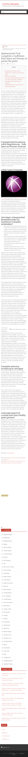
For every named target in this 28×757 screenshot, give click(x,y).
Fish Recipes (6, 573)
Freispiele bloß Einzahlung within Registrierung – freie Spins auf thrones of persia (14, 72)
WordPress (22, 753)
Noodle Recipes (7, 599)
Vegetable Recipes (8, 660)
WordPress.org (5, 739)
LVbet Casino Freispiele (10, 76)
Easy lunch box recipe (9, 566)
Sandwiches (6, 628)
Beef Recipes (7, 537)
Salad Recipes (7, 625)
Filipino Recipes (7, 570)
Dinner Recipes (7, 560)
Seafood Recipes (7, 631)
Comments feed (5, 736)
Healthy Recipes (7, 576)
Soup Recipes (7, 647)
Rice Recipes (7, 622)
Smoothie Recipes (8, 641)
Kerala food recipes (8, 583)
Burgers (5, 544)
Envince (13, 754)
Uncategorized (10, 453)
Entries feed (4, 732)
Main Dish (6, 586)
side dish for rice (7, 634)
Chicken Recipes (7, 550)
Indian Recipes (7, 579)
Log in (3, 729)
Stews (5, 654)
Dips (5, 563)
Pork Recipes (7, 612)
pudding (6, 615)
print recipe (4, 495)
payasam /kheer (7, 609)
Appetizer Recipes (8, 534)
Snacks (5, 644)
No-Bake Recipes (8, 592)
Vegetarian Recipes (8, 664)
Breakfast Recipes (8, 541)
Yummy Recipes (10, 4)
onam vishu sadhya (8, 602)
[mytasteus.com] (5, 747)
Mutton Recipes (7, 589)
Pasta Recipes (7, 605)
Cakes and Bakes (7, 547)
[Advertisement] (14, 29)
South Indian (6, 651)
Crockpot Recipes (8, 554)
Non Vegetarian (7, 596)
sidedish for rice (7, 638)
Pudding (5, 618)
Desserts (6, 557)
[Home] (3, 47)
